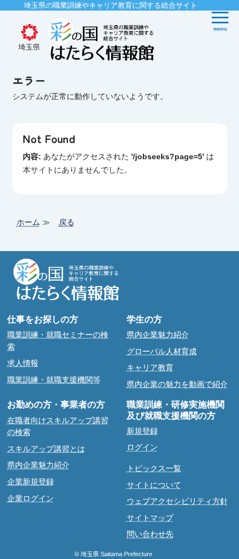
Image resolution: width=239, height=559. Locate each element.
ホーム (28, 222)
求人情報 (22, 363)
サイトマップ (150, 517)
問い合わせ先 (150, 533)
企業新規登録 (30, 481)
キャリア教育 (150, 367)
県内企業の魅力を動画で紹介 (177, 384)
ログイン (142, 447)
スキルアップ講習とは (46, 448)
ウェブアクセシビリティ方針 (177, 501)
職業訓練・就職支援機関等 (54, 379)
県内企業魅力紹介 (158, 334)
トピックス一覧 (154, 468)
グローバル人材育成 (162, 351)
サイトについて (154, 484)
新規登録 (142, 430)
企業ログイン (30, 498)
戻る (66, 222)
